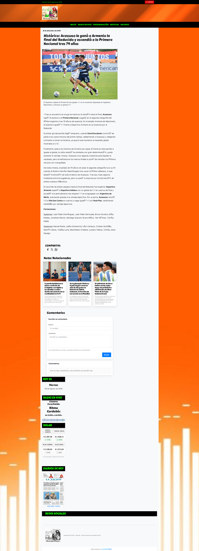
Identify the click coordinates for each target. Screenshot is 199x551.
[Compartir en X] (51, 249)
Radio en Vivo (85, 24)
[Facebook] (156, 2)
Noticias (114, 24)
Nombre (51, 325)
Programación (101, 24)
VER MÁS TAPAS (53, 506)
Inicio (73, 24)
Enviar (106, 355)
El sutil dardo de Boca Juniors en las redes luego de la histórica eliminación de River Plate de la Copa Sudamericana (103, 289)
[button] (143, 2)
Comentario (52, 333)
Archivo (125, 24)
